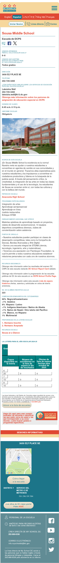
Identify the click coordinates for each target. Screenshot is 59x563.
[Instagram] (51, 541)
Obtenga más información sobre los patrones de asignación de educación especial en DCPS (25, 98)
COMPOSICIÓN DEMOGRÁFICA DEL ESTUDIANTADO (20, 296)
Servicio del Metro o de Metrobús (22, 490)
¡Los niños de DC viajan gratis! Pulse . (18, 505)
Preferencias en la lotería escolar (17, 320)
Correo (53, 23)
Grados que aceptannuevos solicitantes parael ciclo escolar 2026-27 (12, 60)
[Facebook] (51, 521)
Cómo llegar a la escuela (18, 480)
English (7, 16)
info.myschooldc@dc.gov (19, 543)
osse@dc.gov (36, 402)
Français (50, 16)
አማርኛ (26, 16)
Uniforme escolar (9, 111)
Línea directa (37, 23)
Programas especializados (13, 201)
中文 (33, 16)
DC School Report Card (38, 268)
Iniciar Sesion (16, 23)
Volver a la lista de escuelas (17, 405)
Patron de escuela (9, 194)
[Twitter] (51, 550)
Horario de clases (9, 104)
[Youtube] (51, 531)
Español (17, 16)
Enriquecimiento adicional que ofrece (18, 219)
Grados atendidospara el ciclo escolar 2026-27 (14, 52)
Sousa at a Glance (11, 332)
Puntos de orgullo (10, 234)
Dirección (6, 72)
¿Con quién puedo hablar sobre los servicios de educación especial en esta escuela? (27, 85)
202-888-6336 (14, 534)
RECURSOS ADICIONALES (11, 264)
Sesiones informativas (30, 432)
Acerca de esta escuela (12, 160)
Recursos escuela (9, 330)
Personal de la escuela (22, 517)
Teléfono (6, 78)
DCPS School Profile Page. (45, 276)
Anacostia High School (13, 196)
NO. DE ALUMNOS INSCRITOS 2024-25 (15, 290)
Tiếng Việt (40, 16)
